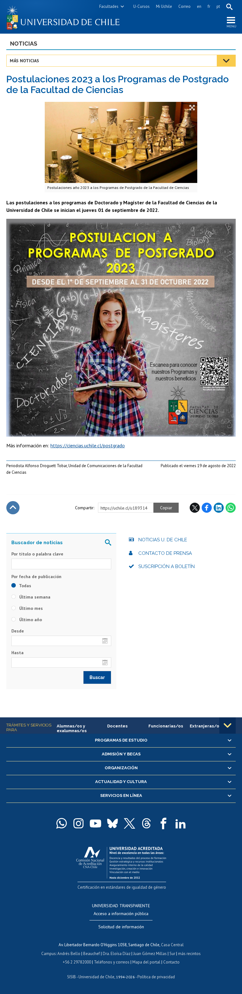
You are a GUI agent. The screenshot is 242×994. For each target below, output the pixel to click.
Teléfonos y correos (112, 962)
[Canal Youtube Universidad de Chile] (95, 823)
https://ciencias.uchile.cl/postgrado (87, 445)
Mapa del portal (146, 962)
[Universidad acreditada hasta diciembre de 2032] (121, 861)
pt (218, 6)
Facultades (108, 6)
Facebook (207, 508)
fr (209, 6)
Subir (13, 507)
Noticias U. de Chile (162, 540)
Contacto (171, 962)
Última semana (34, 597)
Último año (30, 619)
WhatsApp (231, 508)
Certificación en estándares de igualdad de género (122, 887)
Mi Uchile (164, 6)
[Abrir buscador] (229, 6)
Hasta (17, 652)
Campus (48, 953)
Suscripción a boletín (166, 566)
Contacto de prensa (165, 553)
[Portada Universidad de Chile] (63, 17)
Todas (24, 585)
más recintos (189, 953)
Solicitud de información (121, 927)
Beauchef (91, 953)
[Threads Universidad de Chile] (146, 823)
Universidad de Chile (96, 977)
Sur (172, 953)
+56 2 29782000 (77, 962)
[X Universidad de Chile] (129, 823)
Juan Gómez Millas (150, 953)
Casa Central (172, 944)
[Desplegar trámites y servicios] (227, 725)
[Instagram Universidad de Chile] (78, 823)
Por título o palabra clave (37, 554)
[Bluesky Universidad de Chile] (112, 823)
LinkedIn (219, 508)
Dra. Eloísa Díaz (116, 953)
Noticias (23, 43)
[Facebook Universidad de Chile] (163, 823)
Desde (17, 631)
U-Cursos (141, 6)
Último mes (30, 608)
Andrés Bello (68, 953)
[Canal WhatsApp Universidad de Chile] (61, 823)
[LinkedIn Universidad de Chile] (180, 823)
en (199, 6)
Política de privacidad (156, 977)
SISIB (71, 977)
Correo (184, 6)
